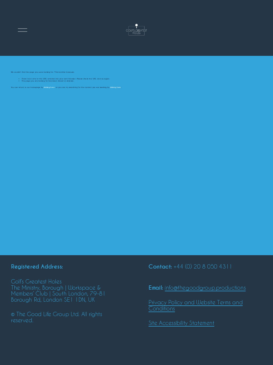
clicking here (49, 87)
